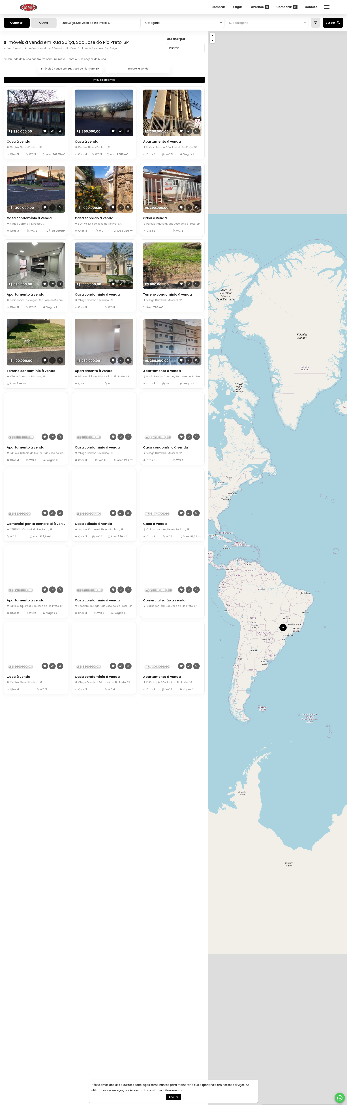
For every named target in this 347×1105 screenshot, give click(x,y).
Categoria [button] (152, 23)
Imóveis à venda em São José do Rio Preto (52, 48)
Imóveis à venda (13, 48)
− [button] (212, 40)
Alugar (237, 7)
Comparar (286, 7)
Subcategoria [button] (238, 23)
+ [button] (212, 35)
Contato (311, 7)
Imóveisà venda (138, 68)
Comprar (218, 7)
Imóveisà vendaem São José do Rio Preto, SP (70, 68)
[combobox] (100, 23)
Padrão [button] (174, 48)
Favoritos (258, 7)
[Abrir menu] (327, 7)
